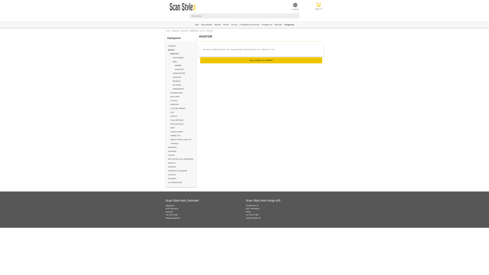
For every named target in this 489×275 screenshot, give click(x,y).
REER (172, 128)
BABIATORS (174, 54)
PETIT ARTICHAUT (177, 124)
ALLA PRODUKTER (175, 182)
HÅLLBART (172, 179)
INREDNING (172, 147)
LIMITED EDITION (179, 73)
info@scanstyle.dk (173, 218)
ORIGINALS (177, 81)
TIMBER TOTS (175, 136)
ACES (175, 62)
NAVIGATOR (179, 69)
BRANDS (171, 50)
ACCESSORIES (178, 58)
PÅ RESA (171, 155)
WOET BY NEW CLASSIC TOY (181, 140)
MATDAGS (171, 163)
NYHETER (171, 46)
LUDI (172, 112)
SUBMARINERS (178, 89)
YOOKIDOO (174, 144)
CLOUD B (173, 101)
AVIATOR (178, 65)
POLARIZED (177, 85)
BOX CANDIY (175, 97)
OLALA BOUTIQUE (177, 120)
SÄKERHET (172, 167)
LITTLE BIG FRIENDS (177, 108)
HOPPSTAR (174, 104)
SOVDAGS (172, 175)
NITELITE (173, 116)
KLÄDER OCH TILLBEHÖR (177, 171)
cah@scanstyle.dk (253, 218)
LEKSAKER (172, 151)
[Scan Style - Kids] (183, 7)
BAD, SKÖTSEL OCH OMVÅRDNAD (180, 159)
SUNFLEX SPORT (176, 132)
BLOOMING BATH (176, 93)
